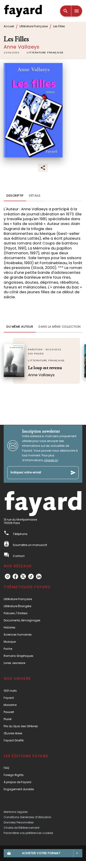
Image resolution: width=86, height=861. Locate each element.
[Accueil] (23, 11)
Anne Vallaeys (21, 47)
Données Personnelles (19, 822)
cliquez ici (51, 460)
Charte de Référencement (21, 828)
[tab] (15, 195)
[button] (45, 53)
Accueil (9, 26)
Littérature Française (33, 26)
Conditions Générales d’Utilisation (27, 817)
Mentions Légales (16, 812)
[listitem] (7, 576)
